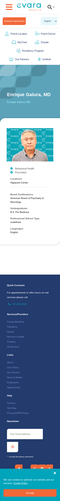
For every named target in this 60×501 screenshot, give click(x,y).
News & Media (14, 377)
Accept (30, 493)
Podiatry (11, 341)
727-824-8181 (19, 304)
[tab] (50, 7)
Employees (13, 382)
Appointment (13, 387)
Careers (11, 403)
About (10, 362)
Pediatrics (12, 326)
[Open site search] (51, 7)
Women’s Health (15, 336)
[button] (54, 473)
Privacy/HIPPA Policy (18, 413)
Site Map (11, 408)
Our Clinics (12, 367)
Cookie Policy (21, 483)
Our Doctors (13, 372)
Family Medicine (15, 321)
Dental (10, 331)
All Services (13, 346)
